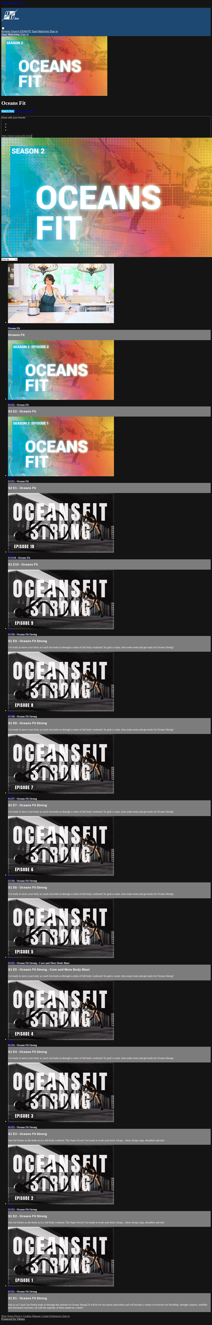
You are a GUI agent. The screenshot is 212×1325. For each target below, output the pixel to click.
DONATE (25, 31)
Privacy (18, 1316)
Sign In (24, 34)
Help (4, 1316)
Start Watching (41, 31)
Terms (10, 1316)
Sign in (54, 31)
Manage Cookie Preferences (47, 1316)
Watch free (7, 111)
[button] (3, 28)
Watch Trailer (21, 111)
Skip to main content (12, 2)
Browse (6, 31)
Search (15, 31)
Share (32, 111)
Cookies (27, 1316)
